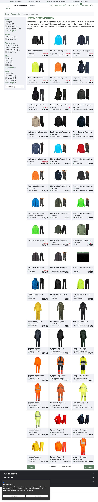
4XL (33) (10, 60)
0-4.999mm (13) (12, 45)
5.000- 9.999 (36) (13, 47)
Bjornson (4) (11, 76)
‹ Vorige (30, 467)
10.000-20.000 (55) (13, 50)
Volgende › (89, 467)
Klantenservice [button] (10, 474)
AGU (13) (10, 73)
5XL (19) (10, 63)
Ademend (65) (12, 37)
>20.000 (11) (11, 52)
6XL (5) (9, 65)
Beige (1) (10, 22)
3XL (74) (10, 58)
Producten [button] (8, 478)
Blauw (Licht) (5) (12, 26)
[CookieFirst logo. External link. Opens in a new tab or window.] (4, 482)
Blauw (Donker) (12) (14, 28)
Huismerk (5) (11, 78)
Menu (8, 8)
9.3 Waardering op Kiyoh (80, 1)
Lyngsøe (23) (11, 80)
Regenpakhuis (20, 5)
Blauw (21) (10, 24)
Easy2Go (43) (11, 39)
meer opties (11, 31)
